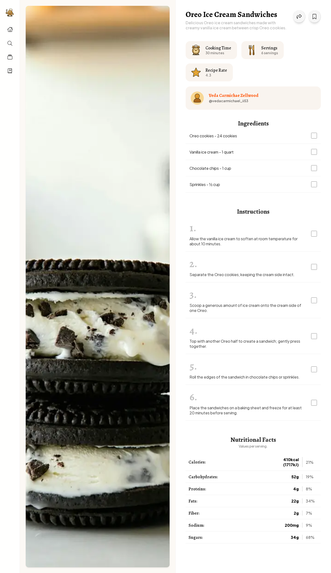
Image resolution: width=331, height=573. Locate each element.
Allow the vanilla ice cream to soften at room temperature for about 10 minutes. (243, 241)
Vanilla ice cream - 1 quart (211, 152)
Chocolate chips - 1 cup (210, 168)
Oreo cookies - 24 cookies (213, 135)
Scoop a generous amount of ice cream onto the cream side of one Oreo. (245, 308)
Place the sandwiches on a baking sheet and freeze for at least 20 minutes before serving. (245, 410)
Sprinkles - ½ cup (204, 184)
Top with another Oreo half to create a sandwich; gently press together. (244, 344)
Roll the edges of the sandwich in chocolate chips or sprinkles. (244, 376)
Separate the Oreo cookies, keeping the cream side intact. (242, 274)
